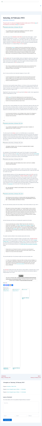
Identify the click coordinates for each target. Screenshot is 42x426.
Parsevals (14, 228)
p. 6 (24, 241)
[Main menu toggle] (40, 6)
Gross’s (20, 228)
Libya (17, 153)
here (36, 22)
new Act (13, 47)
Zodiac (32, 225)
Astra (18, 225)
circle (9, 97)
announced (10, 183)
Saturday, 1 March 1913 (11, 386)
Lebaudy (28, 225)
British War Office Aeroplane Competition (29, 244)
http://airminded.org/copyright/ (26, 280)
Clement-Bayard (23, 225)
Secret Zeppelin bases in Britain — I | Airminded (16, 389)
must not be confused (20, 263)
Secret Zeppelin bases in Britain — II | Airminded (16, 392)
